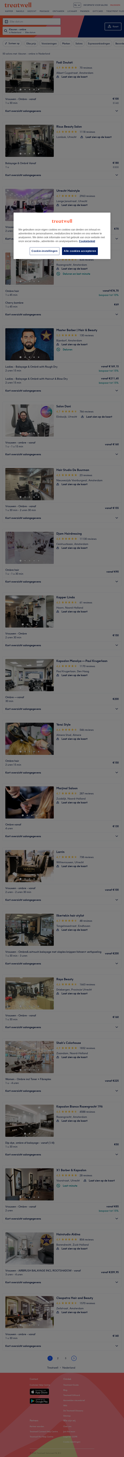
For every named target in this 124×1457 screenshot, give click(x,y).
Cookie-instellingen (44, 251)
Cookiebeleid (87, 241)
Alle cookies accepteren (80, 251)
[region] (62, 236)
